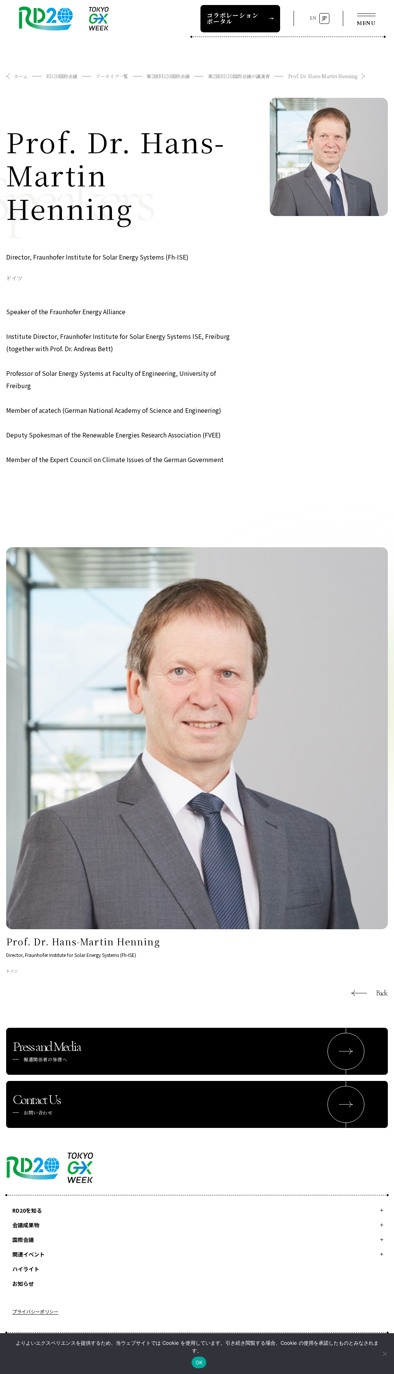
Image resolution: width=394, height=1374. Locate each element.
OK (199, 1362)
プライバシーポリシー (35, 1312)
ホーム (21, 76)
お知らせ (23, 1283)
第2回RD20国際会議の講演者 (239, 76)
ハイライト (25, 1269)
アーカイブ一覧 (112, 76)
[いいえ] (384, 1353)
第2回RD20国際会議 (168, 76)
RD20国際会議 (61, 76)
